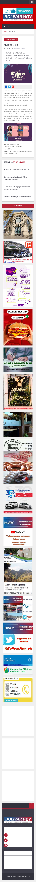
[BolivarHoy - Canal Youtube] (18, 531)
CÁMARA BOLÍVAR (11, 39)
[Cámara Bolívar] (18, 424)
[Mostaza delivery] (18, 327)
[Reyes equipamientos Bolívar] (18, 252)
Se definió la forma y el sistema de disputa (17, 197)
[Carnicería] (18, 461)
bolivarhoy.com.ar (24, 876)
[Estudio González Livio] (18, 360)
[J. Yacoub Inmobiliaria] (18, 392)
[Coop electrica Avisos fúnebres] (18, 665)
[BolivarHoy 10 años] (18, 608)
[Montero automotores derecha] (18, 500)
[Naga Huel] (18, 571)
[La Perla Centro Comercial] (18, 224)
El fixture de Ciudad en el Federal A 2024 (17, 170)
